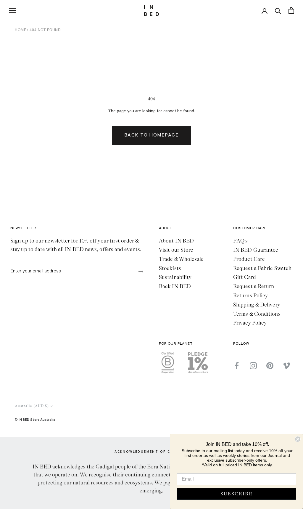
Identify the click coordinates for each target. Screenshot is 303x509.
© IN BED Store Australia (35, 419)
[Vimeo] (286, 366)
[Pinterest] (269, 366)
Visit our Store (176, 250)
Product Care (249, 259)
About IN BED (176, 241)
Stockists (170, 268)
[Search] (278, 10)
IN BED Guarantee (255, 250)
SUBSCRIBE (236, 494)
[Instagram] (253, 366)
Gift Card (244, 277)
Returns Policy (250, 295)
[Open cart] (291, 10)
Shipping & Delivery (256, 305)
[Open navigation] (12, 10)
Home (20, 30)
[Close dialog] (298, 439)
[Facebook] (236, 366)
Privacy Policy (250, 323)
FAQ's (240, 241)
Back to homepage (151, 135)
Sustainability (175, 277)
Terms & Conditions (257, 314)
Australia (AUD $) (32, 406)
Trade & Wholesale (181, 259)
